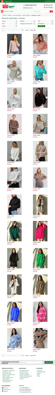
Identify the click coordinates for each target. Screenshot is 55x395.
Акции (38, 374)
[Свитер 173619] (40, 97)
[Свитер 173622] (14, 124)
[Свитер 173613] (40, 284)
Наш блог (22, 378)
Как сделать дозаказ (24, 373)
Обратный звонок (28, 7)
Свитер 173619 (36, 109)
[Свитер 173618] (40, 151)
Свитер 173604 (10, 349)
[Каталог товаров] (2, 11)
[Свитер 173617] (14, 204)
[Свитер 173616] (40, 177)
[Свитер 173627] (14, 44)
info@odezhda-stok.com (26, 392)
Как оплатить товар (7, 373)
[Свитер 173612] (40, 204)
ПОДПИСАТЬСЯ (48, 362)
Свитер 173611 (10, 269)
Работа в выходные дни (8, 377)
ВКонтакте (5, 387)
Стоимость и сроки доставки (9, 374)
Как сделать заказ (24, 371)
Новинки (38, 373)
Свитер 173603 (36, 349)
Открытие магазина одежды (26, 375)
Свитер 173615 (10, 188)
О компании (39, 370)
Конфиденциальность (24, 370)
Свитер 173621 (36, 135)
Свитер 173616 (36, 188)
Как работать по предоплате (9, 370)
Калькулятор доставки (7, 380)
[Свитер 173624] (40, 44)
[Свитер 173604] (14, 338)
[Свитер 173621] (40, 124)
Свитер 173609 (10, 242)
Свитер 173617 (10, 216)
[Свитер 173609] (14, 231)
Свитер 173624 (36, 55)
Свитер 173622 (10, 135)
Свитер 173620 (10, 162)
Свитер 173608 (36, 242)
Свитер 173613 (36, 296)
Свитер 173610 (36, 269)
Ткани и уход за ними (24, 374)
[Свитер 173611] (14, 258)
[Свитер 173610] (40, 258)
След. (22, 30)
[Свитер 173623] (14, 97)
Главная (4, 15)
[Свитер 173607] (14, 284)
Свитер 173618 (36, 162)
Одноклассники (6, 389)
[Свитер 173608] (40, 231)
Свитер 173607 (10, 296)
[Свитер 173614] (14, 311)
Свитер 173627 (10, 55)
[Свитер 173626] (40, 70)
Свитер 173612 (36, 216)
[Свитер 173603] (40, 338)
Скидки (38, 375)
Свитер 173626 (36, 81)
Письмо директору (7, 381)
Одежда (9, 15)
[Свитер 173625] (14, 70)
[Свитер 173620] (14, 151)
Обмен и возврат (6, 375)
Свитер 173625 (10, 81)
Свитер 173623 (10, 109)
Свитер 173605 (36, 323)
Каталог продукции (41, 371)
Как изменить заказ (7, 371)
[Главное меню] (2, 1)
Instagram (5, 391)
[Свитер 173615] (14, 177)
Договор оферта (6, 378)
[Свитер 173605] (40, 311)
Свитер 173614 (10, 323)
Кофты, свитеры (26, 15)
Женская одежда (17, 15)
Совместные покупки (24, 377)
